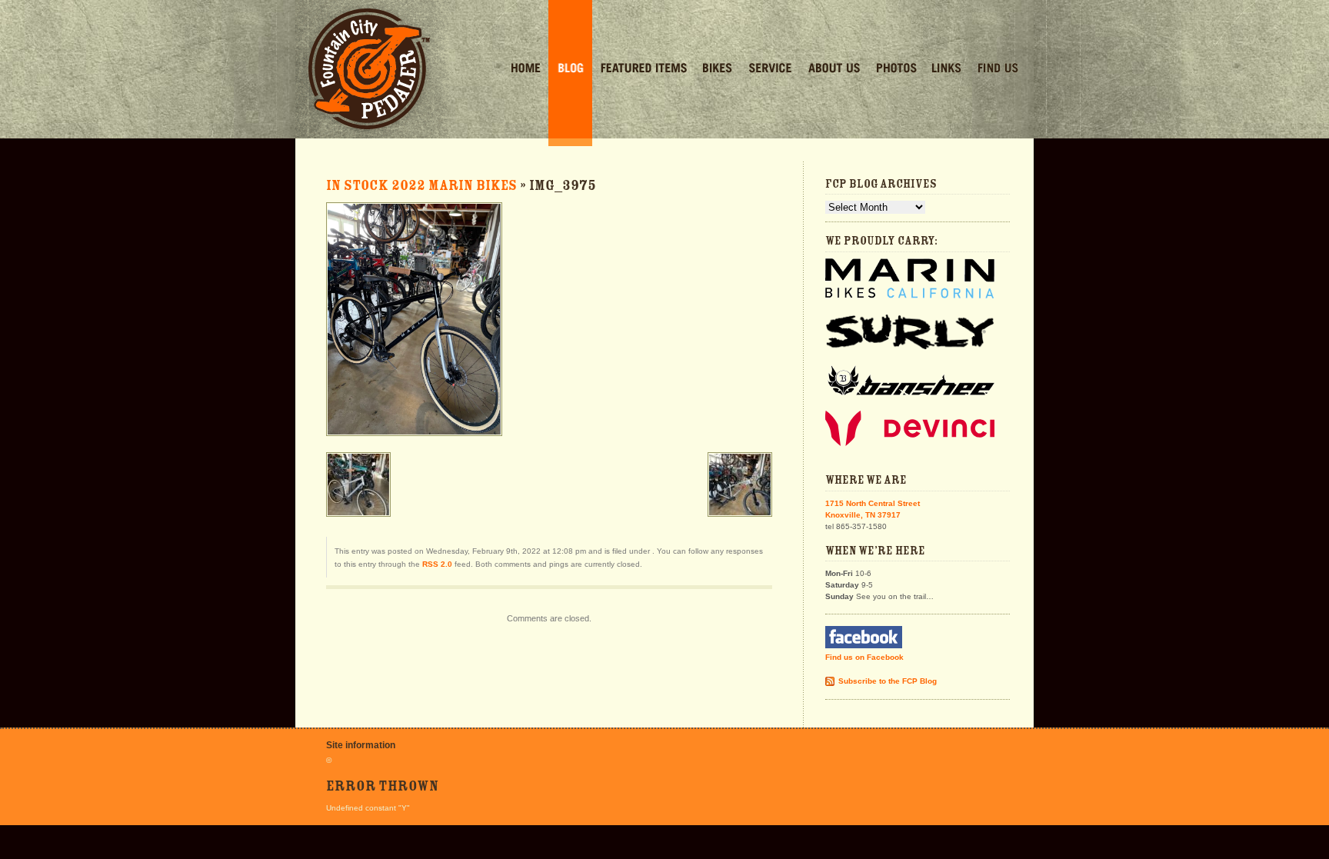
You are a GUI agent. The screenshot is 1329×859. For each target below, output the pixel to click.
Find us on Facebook (864, 657)
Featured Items (643, 69)
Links (947, 69)
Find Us (998, 69)
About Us (834, 69)
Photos (896, 69)
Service (770, 69)
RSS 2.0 (437, 564)
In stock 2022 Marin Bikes (421, 185)
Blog (570, 69)
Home (525, 69)
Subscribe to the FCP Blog (887, 681)
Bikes (717, 69)
